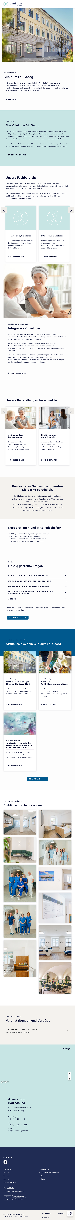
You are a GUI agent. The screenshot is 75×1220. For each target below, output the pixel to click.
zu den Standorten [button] (17, 155)
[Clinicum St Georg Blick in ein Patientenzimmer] (55, 878)
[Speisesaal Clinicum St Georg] (55, 978)
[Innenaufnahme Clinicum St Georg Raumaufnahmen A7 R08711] (55, 908)
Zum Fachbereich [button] (18, 373)
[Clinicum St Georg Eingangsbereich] (20, 850)
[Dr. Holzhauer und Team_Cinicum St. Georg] (55, 852)
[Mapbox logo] (5, 1082)
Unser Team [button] (11, 99)
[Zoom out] (69, 1076)
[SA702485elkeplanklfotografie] (20, 958)
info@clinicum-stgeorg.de (18, 1131)
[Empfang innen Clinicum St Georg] (20, 822)
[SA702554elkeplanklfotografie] (55, 942)
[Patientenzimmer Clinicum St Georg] (55, 824)
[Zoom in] (69, 1073)
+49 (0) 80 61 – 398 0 (16, 1119)
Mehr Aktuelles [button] (35, 779)
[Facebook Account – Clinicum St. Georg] (6, 1162)
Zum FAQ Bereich (16, 618)
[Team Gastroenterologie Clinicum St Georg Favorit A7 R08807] (20, 883)
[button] (20, 1182)
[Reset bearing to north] (69, 1079)
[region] (37, 1064)
